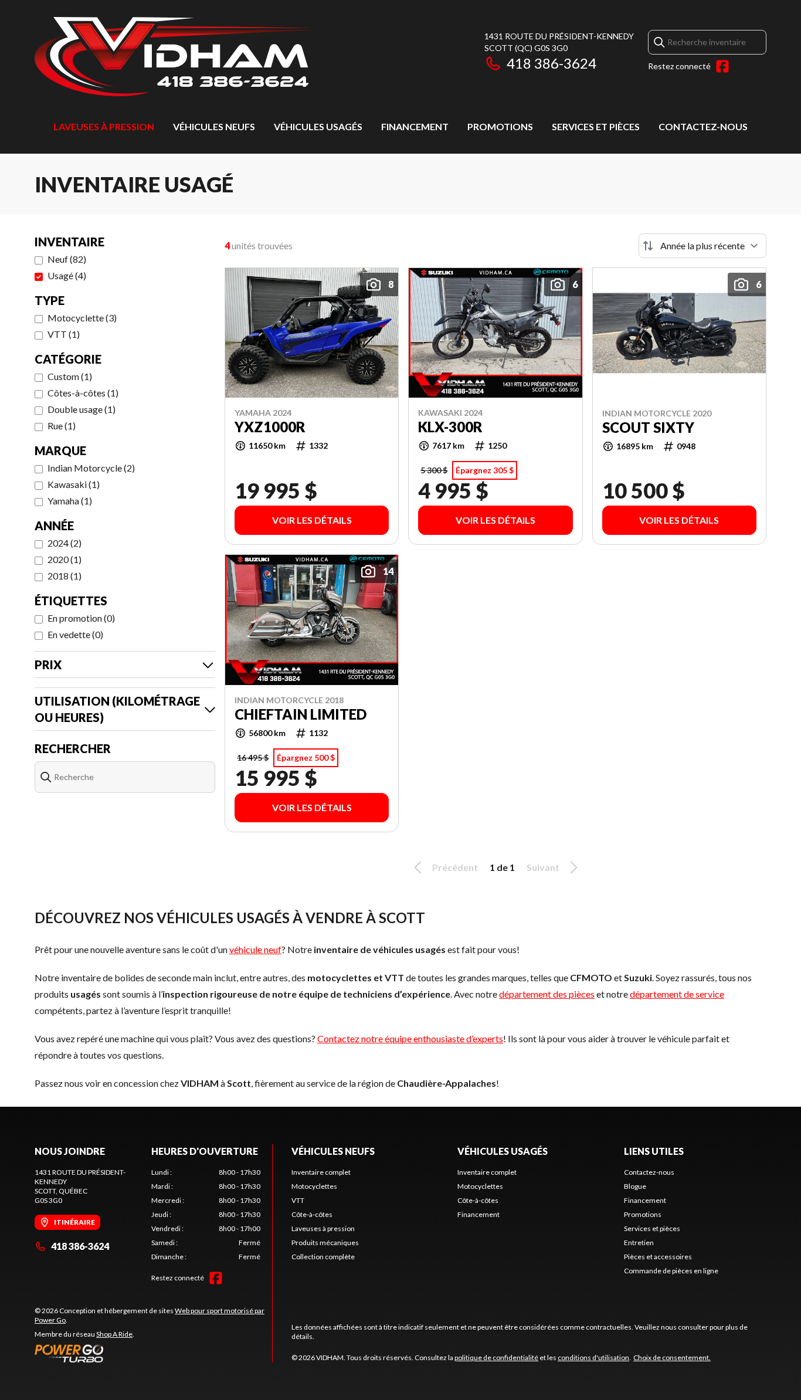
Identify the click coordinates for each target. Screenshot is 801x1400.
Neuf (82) (66, 259)
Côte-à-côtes (311, 1214)
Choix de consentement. (672, 1357)
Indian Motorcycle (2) (91, 467)
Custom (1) (69, 376)
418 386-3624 (551, 63)
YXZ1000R (270, 427)
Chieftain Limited (300, 714)
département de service (677, 993)
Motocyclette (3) (82, 317)
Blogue (635, 1186)
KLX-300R (450, 427)
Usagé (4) (66, 275)
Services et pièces (596, 126)
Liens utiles (654, 1151)
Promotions (500, 126)
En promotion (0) (81, 617)
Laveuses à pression (103, 126)
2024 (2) (64, 542)
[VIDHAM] (174, 56)
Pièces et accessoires (658, 1256)
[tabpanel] (206, 1215)
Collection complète (323, 1256)
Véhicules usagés (318, 126)
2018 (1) (64, 575)
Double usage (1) (81, 409)
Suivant (543, 867)
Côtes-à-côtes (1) (82, 392)
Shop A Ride (114, 1334)
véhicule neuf (255, 949)
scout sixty (648, 427)
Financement (415, 126)
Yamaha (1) (69, 500)
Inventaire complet (321, 1172)
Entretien (639, 1242)
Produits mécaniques (325, 1242)
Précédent (455, 867)
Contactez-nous (703, 126)
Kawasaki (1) (73, 484)
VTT (297, 1200)
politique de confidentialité (496, 1357)
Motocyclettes (314, 1186)
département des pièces (547, 993)
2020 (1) (64, 559)
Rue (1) (61, 425)
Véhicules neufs (214, 126)
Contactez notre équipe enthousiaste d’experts (410, 1038)
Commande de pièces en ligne (671, 1270)
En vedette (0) (75, 634)
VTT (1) (63, 334)
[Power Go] (153, 1353)
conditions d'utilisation (593, 1357)
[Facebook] (722, 66)
